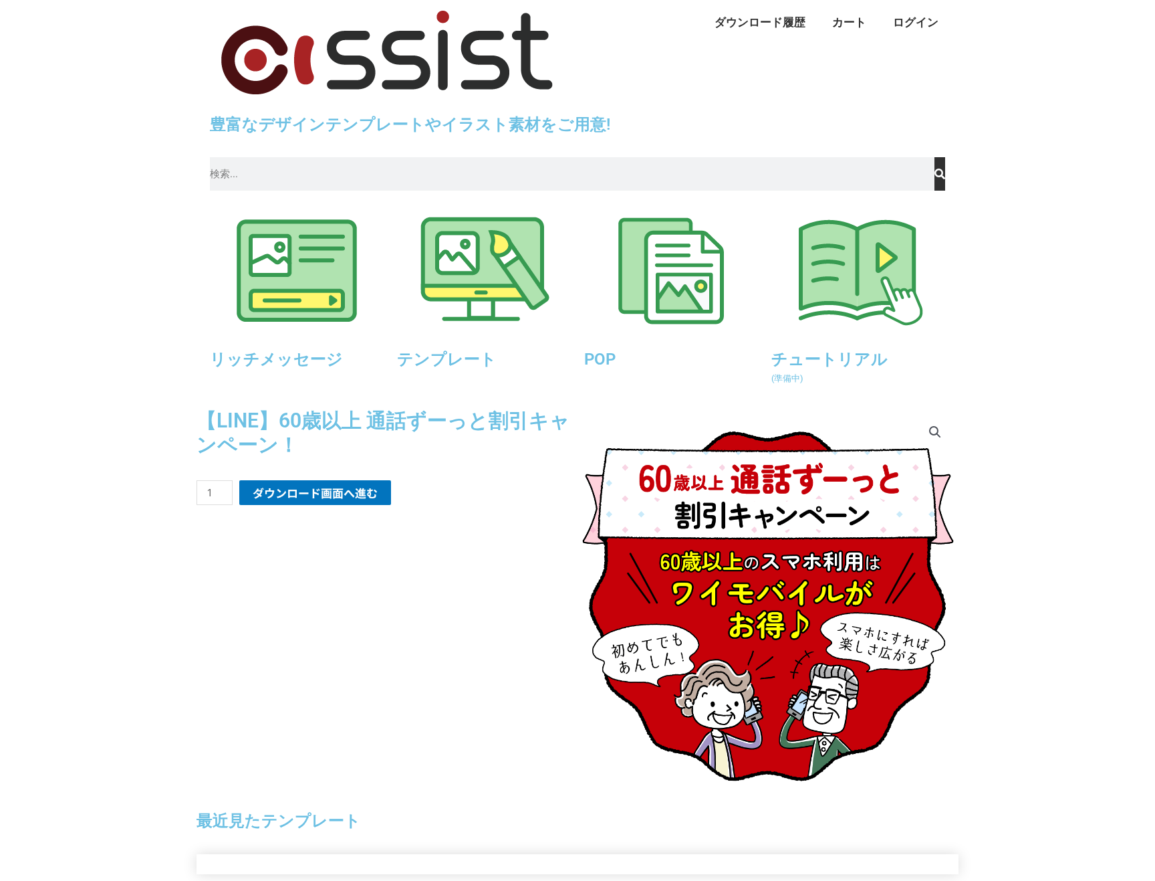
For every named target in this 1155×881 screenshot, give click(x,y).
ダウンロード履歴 (760, 22)
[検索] (939, 174)
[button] (935, 432)
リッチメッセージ (276, 359)
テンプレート (447, 359)
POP (600, 359)
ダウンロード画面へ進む (315, 492)
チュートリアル (829, 366)
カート (849, 22)
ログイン (915, 22)
